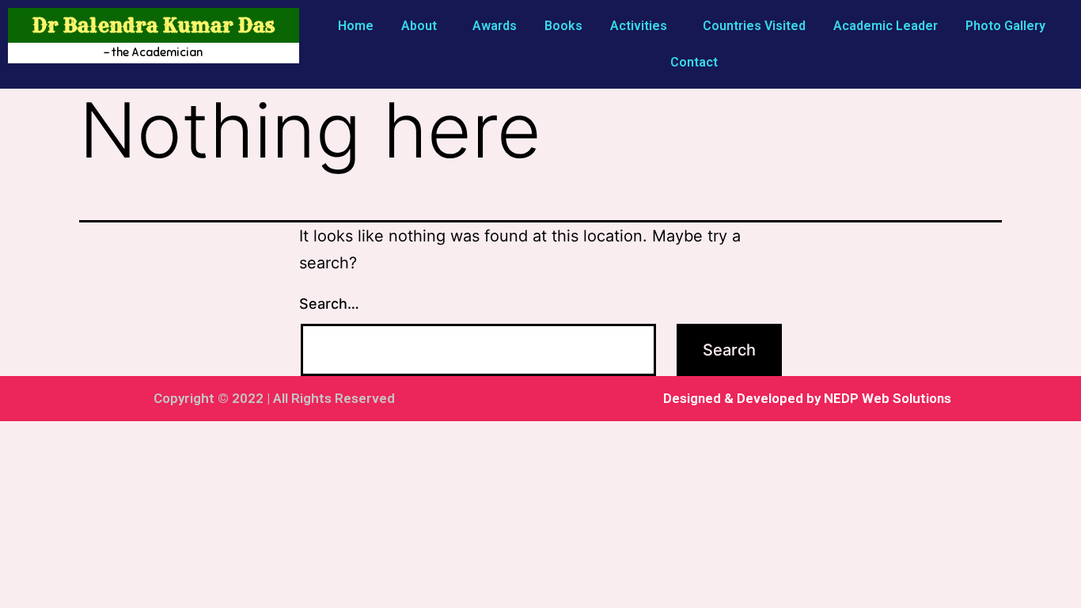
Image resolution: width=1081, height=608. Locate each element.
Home (356, 25)
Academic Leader (885, 25)
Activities (638, 25)
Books (563, 25)
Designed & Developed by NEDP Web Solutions (807, 398)
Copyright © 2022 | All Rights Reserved (274, 398)
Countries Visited (754, 25)
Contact (694, 62)
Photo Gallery (1005, 25)
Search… (329, 303)
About (419, 25)
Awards (494, 25)
